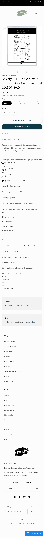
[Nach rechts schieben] (26, 72)
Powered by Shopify (29, 523)
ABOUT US (8, 381)
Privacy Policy (9, 410)
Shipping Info (9, 415)
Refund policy (9, 440)
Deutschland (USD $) (14, 511)
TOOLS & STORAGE (12, 371)
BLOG (6, 376)
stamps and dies (30, 103)
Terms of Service (10, 435)
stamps (6, 103)
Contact (7, 420)
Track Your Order (10, 425)
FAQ (6, 400)
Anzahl (4, 108)
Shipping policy (26, 305)
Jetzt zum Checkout (22, 127)
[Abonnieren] (37, 488)
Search (6, 395)
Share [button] (6, 133)
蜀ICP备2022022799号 (19, 475)
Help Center (8, 430)
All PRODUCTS (10, 346)
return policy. (30, 322)
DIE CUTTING (9, 361)
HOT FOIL (8, 366)
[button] (2, 13)
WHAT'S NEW (9, 341)
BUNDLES (8, 351)
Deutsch (32, 511)
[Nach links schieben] (17, 72)
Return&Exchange (11, 405)
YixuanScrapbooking (19, 523)
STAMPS (7, 356)
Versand (4, 95)
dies (16, 103)
